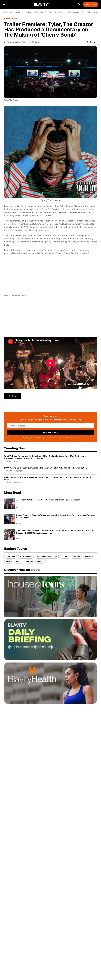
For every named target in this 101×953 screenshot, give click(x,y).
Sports (88, 556)
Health (9, 561)
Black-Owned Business (47, 556)
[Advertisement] (24, 316)
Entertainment (18, 12)
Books (19, 561)
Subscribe (90, 4)
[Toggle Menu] (4, 4)
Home (6, 12)
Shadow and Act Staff (16, 42)
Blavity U (76, 556)
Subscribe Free (50, 432)
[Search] (79, 4)
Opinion (40, 561)
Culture (65, 556)
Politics (29, 561)
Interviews (10, 556)
